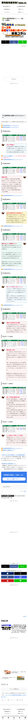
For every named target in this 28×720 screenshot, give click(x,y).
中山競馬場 (5, 495)
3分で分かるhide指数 (7, 155)
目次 (13, 79)
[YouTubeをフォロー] (7, 580)
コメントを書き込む (14, 689)
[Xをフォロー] (20, 573)
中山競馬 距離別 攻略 (7, 497)
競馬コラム (11, 495)
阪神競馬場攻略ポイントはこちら (9, 127)
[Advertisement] (14, 62)
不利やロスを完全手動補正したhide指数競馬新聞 (13, 454)
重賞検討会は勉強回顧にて (8, 463)
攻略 (24, 495)
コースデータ (7, 713)
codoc (25, 491)
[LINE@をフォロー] (20, 580)
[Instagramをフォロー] (20, 577)
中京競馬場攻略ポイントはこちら (9, 125)
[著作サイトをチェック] (7, 573)
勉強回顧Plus (7, 711)
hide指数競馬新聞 (21, 709)
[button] (25, 381)
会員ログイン (21, 713)
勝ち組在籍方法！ (7, 709)
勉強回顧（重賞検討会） (7, 450)
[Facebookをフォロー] (7, 577)
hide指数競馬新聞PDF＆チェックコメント (11, 159)
